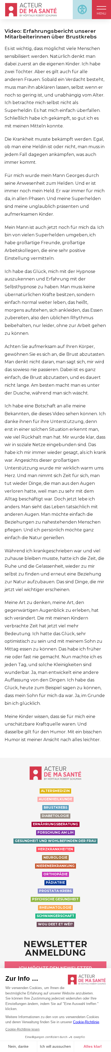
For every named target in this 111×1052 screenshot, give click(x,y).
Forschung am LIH (55, 832)
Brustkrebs (55, 807)
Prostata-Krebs (55, 891)
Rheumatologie (55, 907)
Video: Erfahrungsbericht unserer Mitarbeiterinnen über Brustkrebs (51, 34)
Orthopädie (55, 874)
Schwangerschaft (55, 916)
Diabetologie (55, 816)
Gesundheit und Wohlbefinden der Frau (55, 841)
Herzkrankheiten (55, 849)
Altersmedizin (55, 791)
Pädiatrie (55, 882)
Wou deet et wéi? (55, 924)
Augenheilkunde (55, 799)
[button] (101, 9)
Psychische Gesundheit (55, 899)
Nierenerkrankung (55, 866)
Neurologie (55, 857)
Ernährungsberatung (55, 824)
